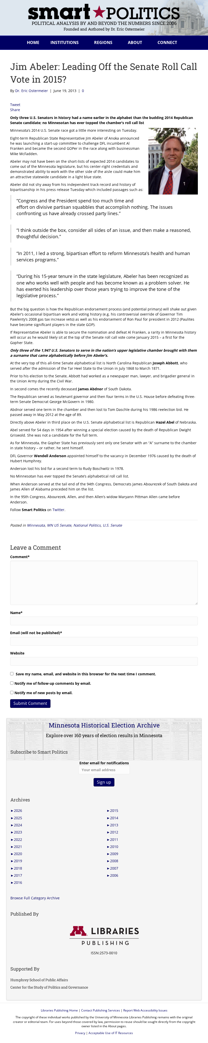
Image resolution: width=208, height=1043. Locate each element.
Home (33, 42)
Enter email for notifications (104, 763)
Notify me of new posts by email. (43, 692)
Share (15, 109)
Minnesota (36, 525)
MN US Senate (59, 525)
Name (16, 612)
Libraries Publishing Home (59, 1010)
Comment (20, 556)
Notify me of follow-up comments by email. (52, 683)
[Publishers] (104, 935)
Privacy (80, 1033)
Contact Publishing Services (100, 1010)
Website (17, 653)
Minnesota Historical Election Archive (104, 725)
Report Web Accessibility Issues (145, 1010)
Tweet (15, 104)
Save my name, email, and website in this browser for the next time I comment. (86, 674)
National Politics (87, 525)
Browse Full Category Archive (35, 898)
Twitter (58, 509)
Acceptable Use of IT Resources (111, 1033)
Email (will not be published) (36, 632)
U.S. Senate (112, 525)
